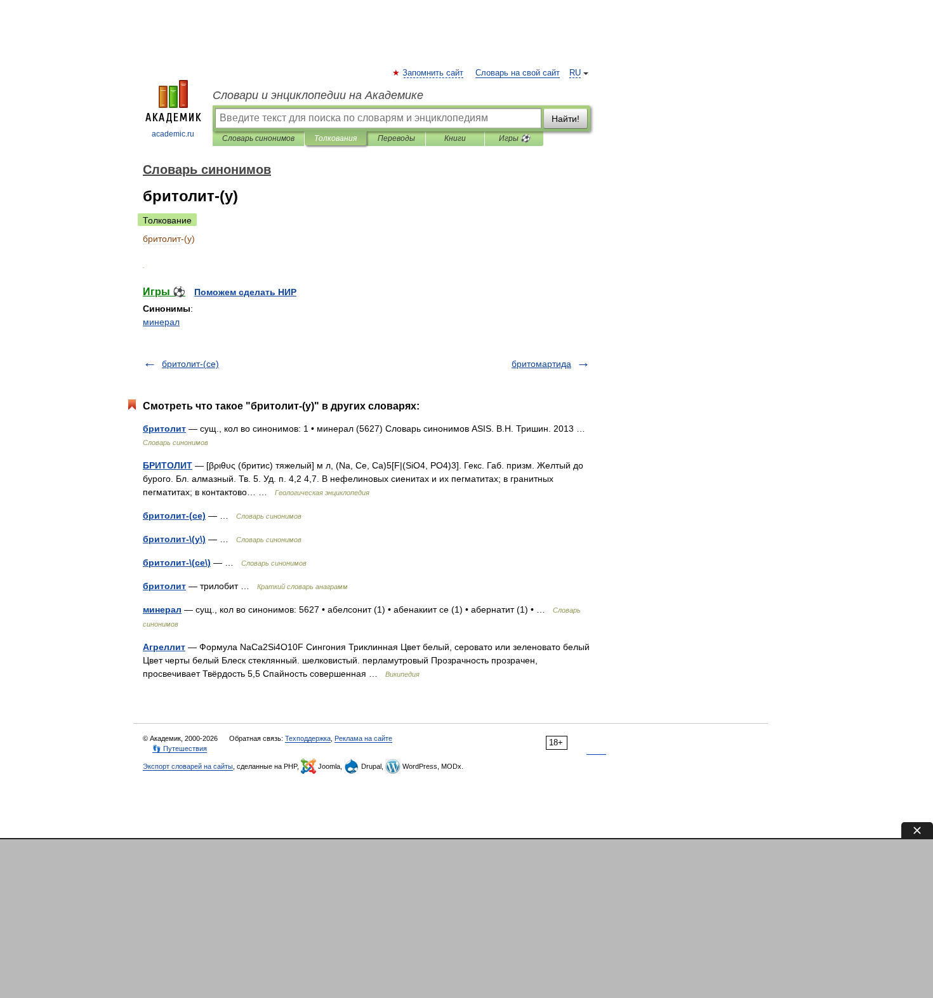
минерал (161, 322)
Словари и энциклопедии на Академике (318, 95)
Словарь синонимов (258, 138)
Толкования (335, 138)
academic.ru (173, 134)
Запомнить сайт (433, 73)
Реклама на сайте (363, 738)
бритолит (164, 428)
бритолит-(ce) (190, 364)
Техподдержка (308, 738)
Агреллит (164, 647)
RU (575, 73)
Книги (455, 138)
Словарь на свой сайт (517, 73)
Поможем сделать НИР (245, 292)
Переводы (396, 138)
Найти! (565, 119)
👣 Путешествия (179, 748)
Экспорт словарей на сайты (188, 766)
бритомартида (541, 364)
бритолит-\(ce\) (177, 562)
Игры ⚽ (514, 138)
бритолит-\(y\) (174, 539)
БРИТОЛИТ (167, 465)
